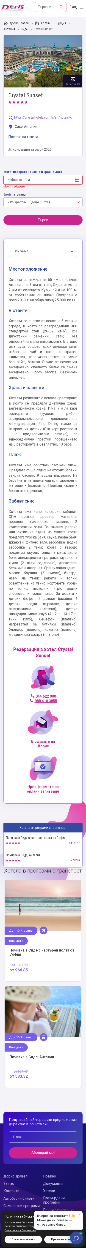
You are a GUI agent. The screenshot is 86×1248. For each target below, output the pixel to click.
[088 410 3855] (43, 679)
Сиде (24, 29)
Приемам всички (63, 1239)
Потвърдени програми (54, 1200)
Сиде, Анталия (25, 126)
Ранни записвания (58, 1210)
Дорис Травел (19, 23)
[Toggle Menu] (81, 7)
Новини (49, 1176)
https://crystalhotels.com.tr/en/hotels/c (43, 117)
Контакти (11, 1191)
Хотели (45, 23)
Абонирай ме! (43, 1152)
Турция (61, 23)
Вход (73, 7)
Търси (43, 220)
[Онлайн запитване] (76, 1238)
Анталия (9, 29)
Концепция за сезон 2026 (32, 149)
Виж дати (16, 941)
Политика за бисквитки (20, 1230)
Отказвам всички (23, 1239)
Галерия (43, 61)
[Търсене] (61, 7)
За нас (8, 1183)
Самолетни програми (21, 1206)
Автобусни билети (18, 1198)
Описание (21, 251)
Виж (43, 930)
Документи (53, 1183)
